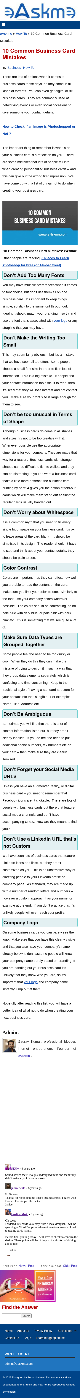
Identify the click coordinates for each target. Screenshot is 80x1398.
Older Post (70, 1265)
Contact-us (12, 1337)
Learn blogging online (50, 1337)
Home (9, 1330)
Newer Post (26, 1265)
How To (21, 34)
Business (14, 68)
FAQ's (27, 1337)
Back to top (65, 1330)
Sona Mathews (36, 1377)
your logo (60, 320)
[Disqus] (42, 1110)
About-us (23, 1330)
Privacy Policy (42, 1330)
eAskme (6, 34)
